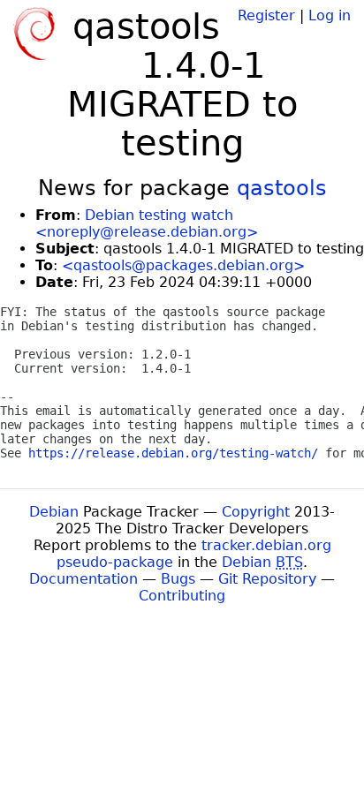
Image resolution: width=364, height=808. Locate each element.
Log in (329, 15)
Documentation (83, 578)
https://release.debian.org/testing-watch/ (173, 453)
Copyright (256, 511)
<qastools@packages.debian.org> (183, 265)
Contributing (182, 595)
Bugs (178, 578)
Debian (54, 511)
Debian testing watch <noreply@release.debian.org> (146, 223)
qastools (282, 188)
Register (266, 15)
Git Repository (267, 578)
